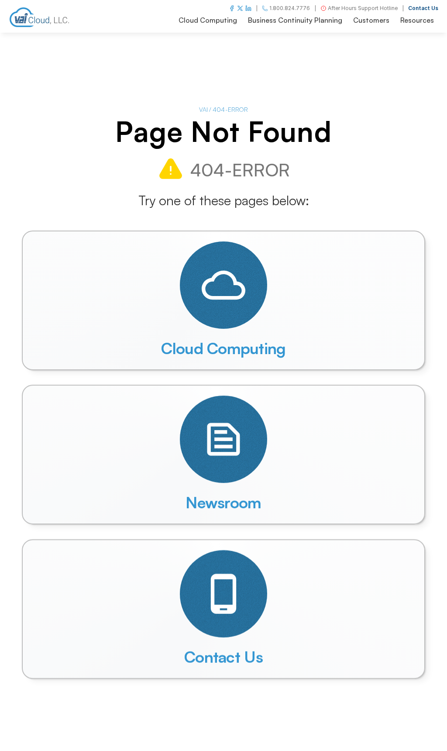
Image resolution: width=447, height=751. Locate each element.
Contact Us (423, 8)
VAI (203, 109)
